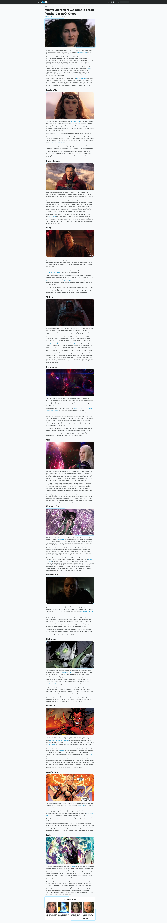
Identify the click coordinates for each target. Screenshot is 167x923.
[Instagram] (111, 2)
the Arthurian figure (72, 545)
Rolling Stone (52, 216)
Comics (84, 2)
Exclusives (54, 2)
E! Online (89, 68)
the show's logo (80, 432)
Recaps (78, 2)
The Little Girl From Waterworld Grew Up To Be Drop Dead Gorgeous (88, 916)
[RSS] (118, 2)
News (95, 2)
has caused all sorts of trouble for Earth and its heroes (64, 344)
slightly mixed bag (82, 52)
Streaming (71, 2)
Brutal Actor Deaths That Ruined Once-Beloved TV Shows (75, 916)
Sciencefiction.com (66, 672)
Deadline (61, 750)
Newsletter (125, 2)
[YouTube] (106, 2)
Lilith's (73, 866)
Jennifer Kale (81, 805)
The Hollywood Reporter (63, 269)
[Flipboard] (113, 2)
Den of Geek (51, 744)
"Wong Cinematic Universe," (53, 272)
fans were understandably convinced (59, 740)
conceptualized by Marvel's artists (55, 683)
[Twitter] (108, 2)
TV (66, 2)
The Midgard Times (81, 78)
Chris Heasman (49, 16)
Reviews (90, 2)
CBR (77, 259)
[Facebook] (104, 2)
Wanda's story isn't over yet (56, 142)
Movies (61, 2)
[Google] (116, 2)
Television (47, 6)
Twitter (91, 754)
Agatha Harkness (75, 121)
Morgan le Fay (60, 539)
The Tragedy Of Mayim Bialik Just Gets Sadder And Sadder (51, 916)
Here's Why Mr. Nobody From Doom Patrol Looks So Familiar (63, 916)
